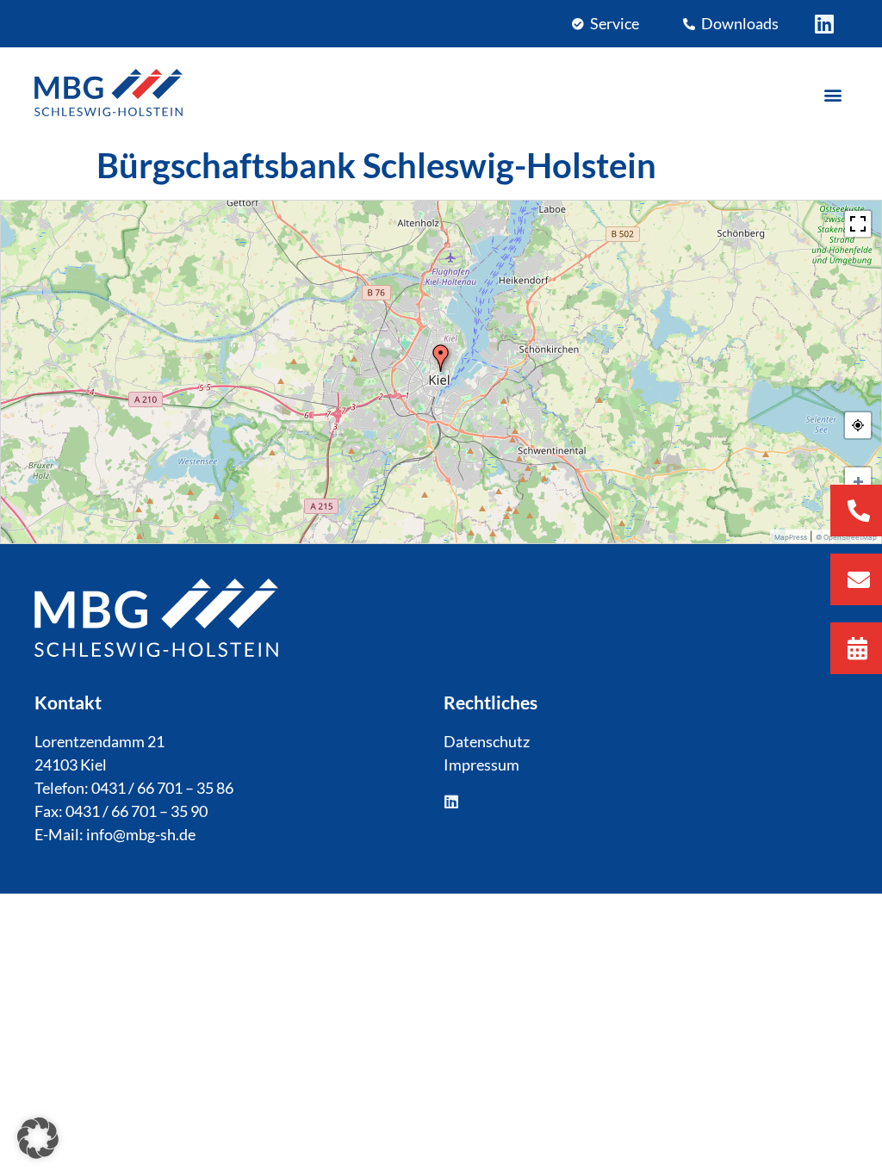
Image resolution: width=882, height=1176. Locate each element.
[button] (833, 95)
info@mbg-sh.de (141, 834)
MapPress (790, 537)
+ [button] (858, 480)
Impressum (481, 764)
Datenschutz (487, 741)
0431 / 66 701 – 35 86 (162, 787)
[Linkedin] (824, 23)
